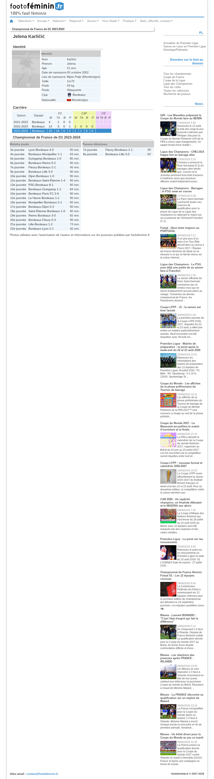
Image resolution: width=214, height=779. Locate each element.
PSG (31, 184)
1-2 (50, 224)
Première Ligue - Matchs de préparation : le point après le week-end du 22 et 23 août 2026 (180, 347)
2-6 (57, 193)
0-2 (53, 163)
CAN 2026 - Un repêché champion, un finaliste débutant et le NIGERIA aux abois (180, 502)
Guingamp (35, 158)
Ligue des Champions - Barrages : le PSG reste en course (181, 190)
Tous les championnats (177, 73)
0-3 (53, 219)
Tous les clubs (172, 87)
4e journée (17, 154)
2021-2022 (21, 122)
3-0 (50, 171)
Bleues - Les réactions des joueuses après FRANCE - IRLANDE (177, 658)
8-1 (51, 184)
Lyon (31, 149)
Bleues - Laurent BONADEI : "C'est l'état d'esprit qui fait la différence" (179, 618)
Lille (44, 171)
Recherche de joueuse (176, 94)
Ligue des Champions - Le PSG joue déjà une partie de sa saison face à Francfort (181, 267)
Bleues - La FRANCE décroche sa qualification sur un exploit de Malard (181, 698)
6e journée (17, 163)
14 (50, 126)
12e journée (18, 198)
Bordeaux (78, 94)
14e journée (18, 189)
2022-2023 (21, 126)
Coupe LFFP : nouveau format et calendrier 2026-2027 (181, 464)
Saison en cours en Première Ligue (184, 46)
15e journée (18, 193)
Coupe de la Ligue (174, 80)
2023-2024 (21, 130)
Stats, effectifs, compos (155, 21)
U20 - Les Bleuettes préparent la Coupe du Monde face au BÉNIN (181, 117)
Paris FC (48, 193)
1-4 (63, 180)
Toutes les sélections (176, 90)
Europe (42, 21)
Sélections (25, 21)
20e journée (18, 219)
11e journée (18, 180)
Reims (46, 163)
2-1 (53, 167)
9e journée (17, 171)
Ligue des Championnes (177, 83)
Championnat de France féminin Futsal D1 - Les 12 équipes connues (181, 575)
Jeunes (92, 21)
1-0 (59, 158)
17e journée (18, 206)
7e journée (17, 167)
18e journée (18, 211)
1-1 (60, 154)
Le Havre (34, 198)
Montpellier (49, 154)
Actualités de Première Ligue (180, 43)
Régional (75, 21)
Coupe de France (173, 77)
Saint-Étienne (51, 180)
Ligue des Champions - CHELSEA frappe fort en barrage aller (182, 153)
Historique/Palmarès (175, 49)
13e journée (18, 184)
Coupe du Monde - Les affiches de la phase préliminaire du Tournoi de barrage (180, 386)
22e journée (18, 228)
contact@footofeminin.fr (42, 773)
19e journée (18, 215)
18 (57, 130)
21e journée (18, 224)
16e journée (18, 202)
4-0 (51, 149)
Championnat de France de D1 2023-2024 (38, 29)
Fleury (32, 167)
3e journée (17, 149)
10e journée (18, 176)
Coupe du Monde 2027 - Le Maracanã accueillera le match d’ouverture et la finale (179, 426)
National (58, 21)
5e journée (17, 158)
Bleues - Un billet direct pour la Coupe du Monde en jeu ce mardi (181, 736)
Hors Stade (109, 21)
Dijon (31, 176)
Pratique (128, 21)
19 (50, 130)
